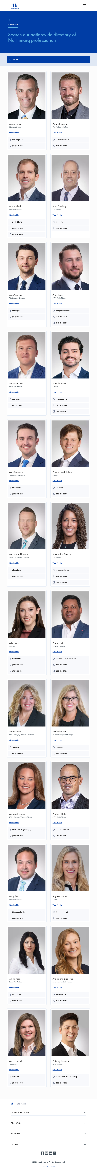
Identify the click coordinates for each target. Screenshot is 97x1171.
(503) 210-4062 (61, 1083)
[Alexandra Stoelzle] (70, 543)
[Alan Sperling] (70, 192)
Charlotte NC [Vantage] (21, 830)
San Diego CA (17, 140)
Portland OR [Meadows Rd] (66, 1077)
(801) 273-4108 (61, 146)
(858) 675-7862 (17, 146)
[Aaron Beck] (26, 110)
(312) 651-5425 (17, 405)
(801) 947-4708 (61, 576)
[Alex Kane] (70, 284)
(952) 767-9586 (61, 918)
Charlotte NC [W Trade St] (66, 659)
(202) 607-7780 (61, 671)
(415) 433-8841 (61, 836)
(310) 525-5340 (61, 405)
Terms (52, 1166)
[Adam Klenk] (26, 195)
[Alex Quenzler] (26, 458)
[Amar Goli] (70, 632)
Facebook (42, 1153)
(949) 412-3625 (61, 323)
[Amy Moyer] (26, 717)
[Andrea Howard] (26, 800)
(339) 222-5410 (17, 665)
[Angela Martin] (70, 882)
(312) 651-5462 (17, 317)
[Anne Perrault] (26, 1047)
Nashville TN (17, 222)
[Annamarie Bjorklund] (70, 965)
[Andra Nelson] (70, 717)
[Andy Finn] (26, 882)
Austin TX (59, 488)
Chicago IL (16, 311)
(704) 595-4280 (17, 836)
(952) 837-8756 (17, 918)
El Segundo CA (61, 399)
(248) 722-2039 (61, 582)
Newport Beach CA (63, 311)
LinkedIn (50, 1153)
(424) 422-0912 (61, 317)
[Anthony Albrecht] (70, 1047)
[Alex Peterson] (70, 372)
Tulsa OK (15, 747)
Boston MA (16, 659)
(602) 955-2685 (17, 576)
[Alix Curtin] (26, 632)
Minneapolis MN (18, 912)
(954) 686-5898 (61, 228)
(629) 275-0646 (17, 228)
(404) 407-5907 (17, 1001)
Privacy (45, 1166)
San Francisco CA (62, 830)
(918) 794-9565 (61, 753)
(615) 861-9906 (17, 234)
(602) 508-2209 (17, 494)
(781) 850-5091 (17, 671)
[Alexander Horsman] (26, 540)
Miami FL (59, 222)
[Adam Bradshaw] (70, 110)
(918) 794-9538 (17, 1083)
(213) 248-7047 (61, 411)
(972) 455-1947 (61, 1001)
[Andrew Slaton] (70, 800)
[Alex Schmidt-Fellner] (70, 458)
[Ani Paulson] (26, 965)
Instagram (46, 1153)
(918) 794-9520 (17, 753)
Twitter (54, 1153)
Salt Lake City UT (62, 140)
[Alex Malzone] (26, 369)
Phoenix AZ (16, 488)
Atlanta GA (16, 994)
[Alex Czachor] (26, 281)
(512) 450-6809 (61, 494)
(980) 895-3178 (61, 665)
